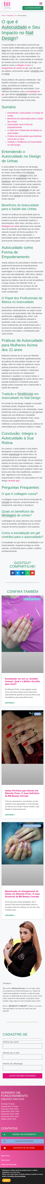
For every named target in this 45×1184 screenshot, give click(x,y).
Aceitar (6, 1180)
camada (17, 196)
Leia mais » (10, 703)
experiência (7, 88)
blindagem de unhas (10, 226)
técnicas (30, 172)
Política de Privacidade (8, 1164)
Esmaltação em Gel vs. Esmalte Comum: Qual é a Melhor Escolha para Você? (22, 681)
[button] (40, 3)
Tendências (25, 394)
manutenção (14, 454)
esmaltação (24, 190)
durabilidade (21, 94)
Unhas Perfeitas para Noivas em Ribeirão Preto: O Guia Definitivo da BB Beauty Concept (22, 793)
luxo (14, 56)
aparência (19, 316)
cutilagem (23, 175)
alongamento (17, 379)
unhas (7, 74)
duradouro (6, 181)
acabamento (21, 178)
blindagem (9, 515)
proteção (35, 71)
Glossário (10, 15)
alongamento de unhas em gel (15, 68)
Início (3, 15)
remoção (5, 502)
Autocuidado (14, 27)
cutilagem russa (23, 65)
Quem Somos (5, 1156)
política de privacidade (17, 1176)
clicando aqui (13, 481)
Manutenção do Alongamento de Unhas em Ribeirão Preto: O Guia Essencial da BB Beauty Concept (22, 894)
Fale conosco (5, 1160)
